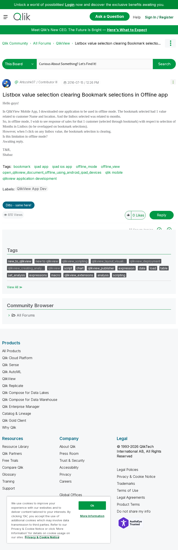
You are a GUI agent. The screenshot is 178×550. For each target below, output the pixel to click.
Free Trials (10, 460)
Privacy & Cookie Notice (136, 476)
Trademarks (126, 483)
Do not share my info (134, 511)
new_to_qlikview (19, 261)
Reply (161, 215)
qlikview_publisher (101, 268)
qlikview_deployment (145, 261)
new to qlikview (47, 261)
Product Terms (128, 504)
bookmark (21, 166)
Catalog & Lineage (16, 413)
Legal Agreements (131, 497)
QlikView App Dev (31, 188)
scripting (119, 275)
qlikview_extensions (78, 275)
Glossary (9, 474)
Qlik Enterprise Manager (21, 406)
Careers (65, 481)
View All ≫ (14, 287)
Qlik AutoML (11, 372)
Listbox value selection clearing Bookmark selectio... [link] (118, 43)
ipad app (41, 166)
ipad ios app (62, 166)
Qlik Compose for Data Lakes (25, 392)
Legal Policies (127, 469)
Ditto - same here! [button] (18, 205)
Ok (92, 505)
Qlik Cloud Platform (17, 358)
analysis (103, 275)
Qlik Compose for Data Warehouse (29, 399)
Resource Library (15, 446)
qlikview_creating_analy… (26, 268)
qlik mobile (114, 172)
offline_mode (86, 166)
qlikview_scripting (74, 261)
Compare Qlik (12, 467)
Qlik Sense (10, 365)
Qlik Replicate (12, 385)
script (68, 268)
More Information (92, 516)
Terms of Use (127, 490)
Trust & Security (72, 460)
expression (127, 268)
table (164, 268)
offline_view (110, 166)
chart (80, 268)
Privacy (65, 474)
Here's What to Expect (127, 30)
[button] (173, 82)
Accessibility (69, 467)
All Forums (42, 43)
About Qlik (67, 446)
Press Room (69, 453)
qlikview (54, 268)
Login (69, 4)
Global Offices (70, 495)
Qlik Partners (12, 453)
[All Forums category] (9, 315)
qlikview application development (30, 178)
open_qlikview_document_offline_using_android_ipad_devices (52, 172)
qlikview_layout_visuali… (109, 261)
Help (137, 17)
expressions (38, 275)
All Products (11, 351)
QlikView (63, 43)
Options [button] (170, 43)
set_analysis (16, 275)
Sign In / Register (159, 17)
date (142, 268)
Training (8, 481)
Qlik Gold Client (14, 420)
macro (55, 275)
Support (8, 488)
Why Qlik (9, 427)
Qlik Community (15, 43)
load (153, 268)
